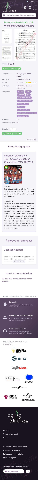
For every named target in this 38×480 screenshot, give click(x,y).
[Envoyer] (28, 471)
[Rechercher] (4, 15)
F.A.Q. (5, 438)
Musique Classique (23, 110)
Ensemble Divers (23, 104)
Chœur (28, 91)
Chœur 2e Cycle (22, 116)
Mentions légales (9, 458)
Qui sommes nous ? (10, 434)
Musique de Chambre (24, 97)
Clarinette (21, 94)
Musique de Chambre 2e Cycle (27, 113)
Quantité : (5, 129)
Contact (6, 430)
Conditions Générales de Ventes (15, 447)
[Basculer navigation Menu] (35, 7)
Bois (28, 94)
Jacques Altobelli (23, 79)
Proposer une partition (11, 450)
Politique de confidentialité (13, 454)
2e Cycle (20, 91)
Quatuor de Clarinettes (24, 100)
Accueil (5, 296)
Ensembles (21, 107)
